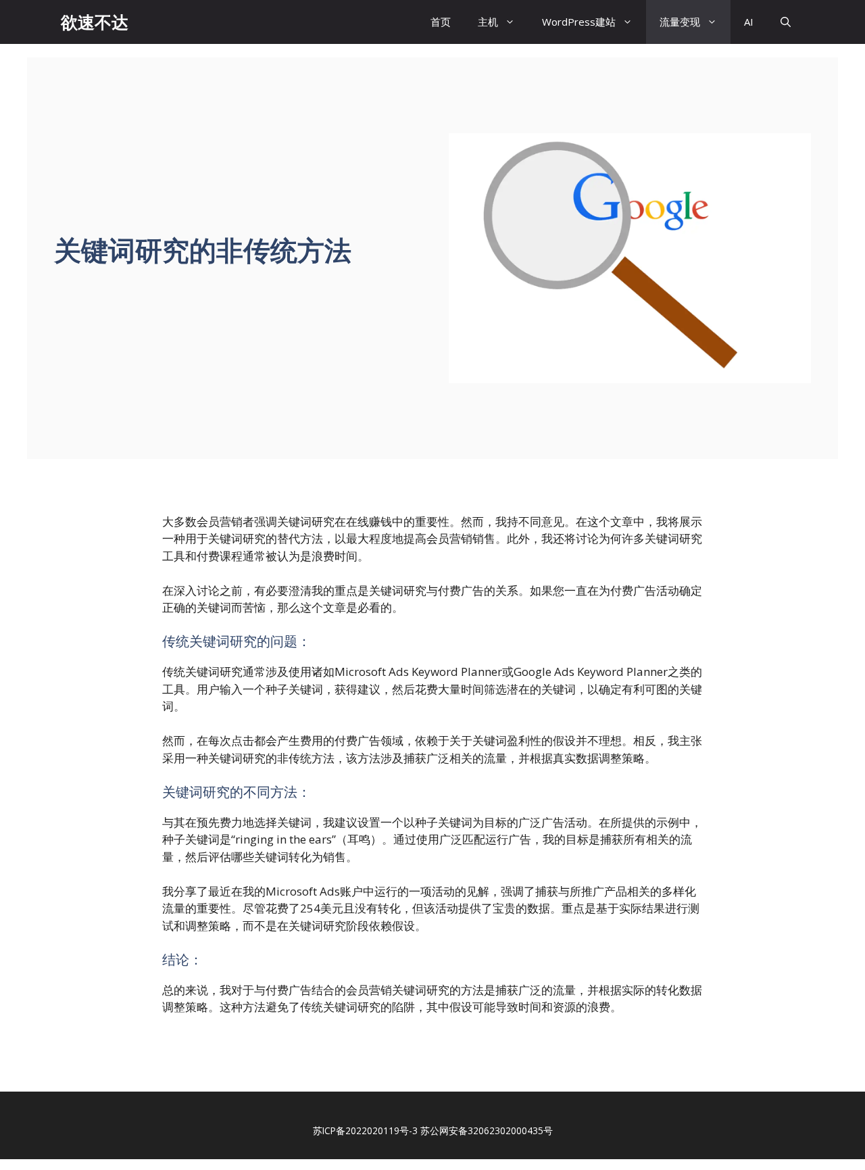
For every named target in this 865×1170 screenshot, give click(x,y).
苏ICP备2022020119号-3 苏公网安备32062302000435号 (433, 1130)
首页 (440, 21)
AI (748, 21)
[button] (785, 22)
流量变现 (680, 21)
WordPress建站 (579, 21)
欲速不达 (94, 21)
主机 (488, 21)
